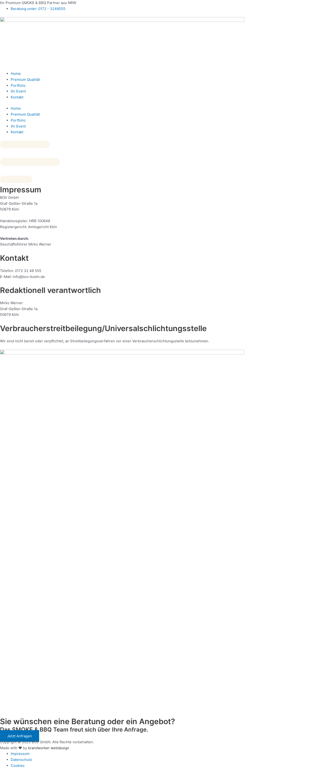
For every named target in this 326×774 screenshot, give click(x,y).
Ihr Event (18, 91)
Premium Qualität (25, 79)
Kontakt (17, 97)
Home (16, 73)
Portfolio (18, 85)
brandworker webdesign (48, 748)
